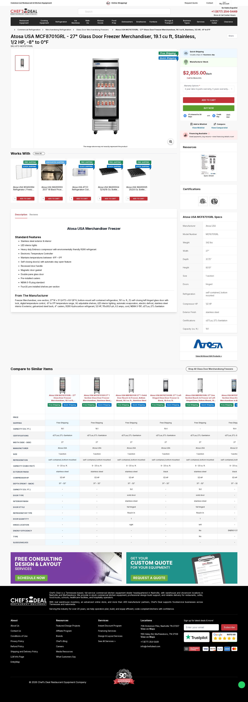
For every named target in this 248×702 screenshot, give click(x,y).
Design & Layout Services (110, 636)
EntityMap (15, 662)
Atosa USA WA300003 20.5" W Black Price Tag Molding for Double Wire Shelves (52, 188)
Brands (59, 636)
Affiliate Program (64, 631)
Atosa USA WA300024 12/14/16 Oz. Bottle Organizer (108, 188)
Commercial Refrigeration (29, 29)
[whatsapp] (241, 684)
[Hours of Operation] (236, 15)
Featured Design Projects (68, 626)
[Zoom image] (171, 141)
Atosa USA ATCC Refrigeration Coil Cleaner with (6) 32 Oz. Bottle (80, 188)
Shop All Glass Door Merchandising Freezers (210, 369)
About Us (15, 626)
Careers (60, 646)
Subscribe (229, 627)
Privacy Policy (17, 641)
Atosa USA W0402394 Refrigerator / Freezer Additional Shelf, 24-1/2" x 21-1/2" (23, 188)
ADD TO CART (25, 199)
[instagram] (185, 682)
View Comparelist (219, 128)
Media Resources (64, 651)
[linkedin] (180, 682)
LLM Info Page (17, 657)
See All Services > (107, 641)
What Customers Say (66, 657)
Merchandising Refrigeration (58, 29)
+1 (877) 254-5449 (224, 11)
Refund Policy (17, 646)
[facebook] (163, 682)
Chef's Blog (61, 641)
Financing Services (107, 631)
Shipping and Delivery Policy (24, 651)
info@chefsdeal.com (150, 646)
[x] (174, 682)
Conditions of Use (19, 636)
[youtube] (168, 682)
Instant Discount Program (110, 626)
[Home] (12, 29)
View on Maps (148, 629)
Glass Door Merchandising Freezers (92, 29)
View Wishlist (198, 128)
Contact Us (16, 631)
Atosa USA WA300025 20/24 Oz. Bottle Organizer (136, 188)
